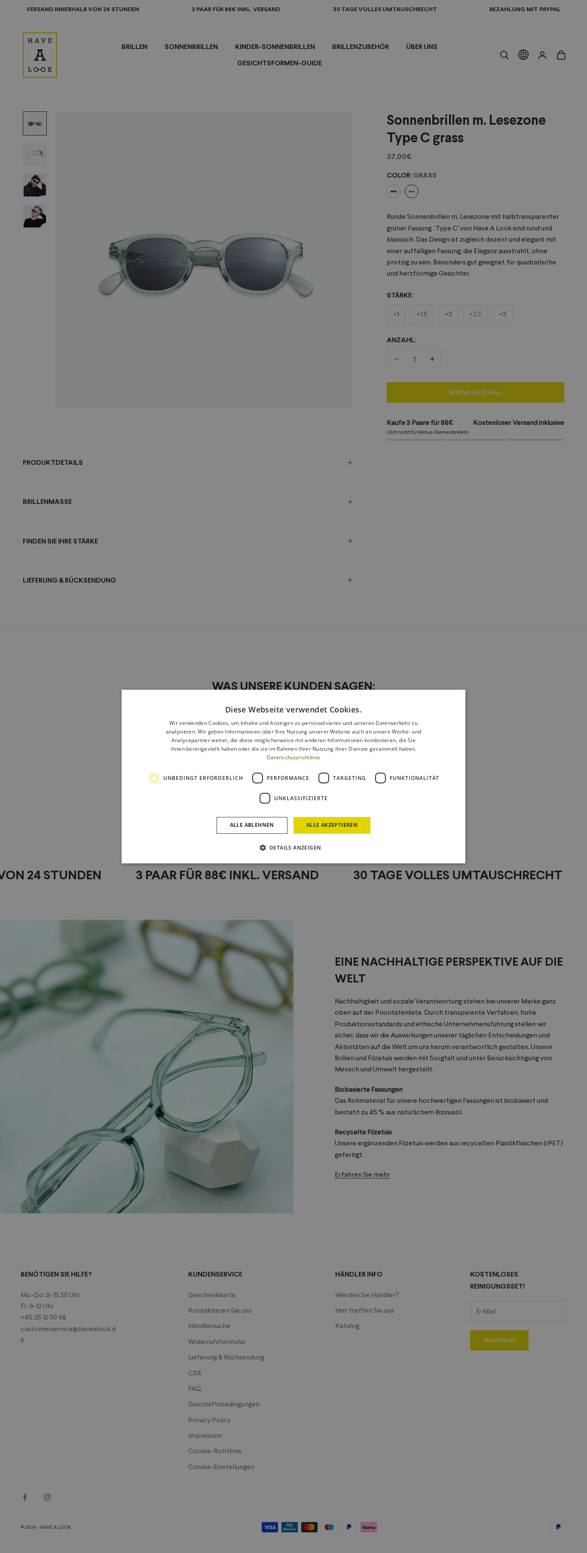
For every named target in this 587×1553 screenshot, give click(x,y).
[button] (293, 847)
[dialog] (293, 776)
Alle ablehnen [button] (252, 825)
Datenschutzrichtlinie (293, 757)
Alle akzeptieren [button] (332, 825)
